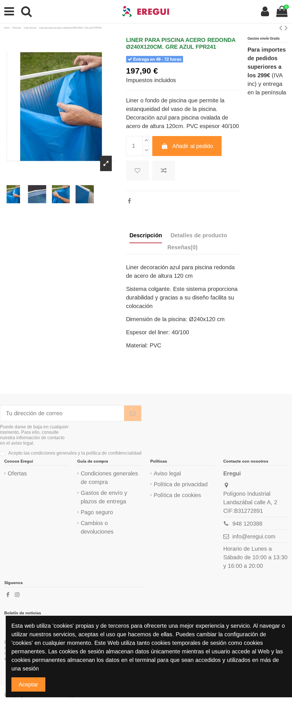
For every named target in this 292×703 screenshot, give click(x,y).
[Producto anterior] (282, 28)
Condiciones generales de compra (109, 477)
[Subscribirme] (132, 413)
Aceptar (28, 684)
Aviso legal (167, 473)
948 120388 (247, 523)
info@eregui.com (253, 536)
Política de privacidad (181, 484)
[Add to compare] (163, 171)
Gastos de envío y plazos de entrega (104, 497)
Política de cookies (177, 495)
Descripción (145, 235)
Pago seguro (97, 512)
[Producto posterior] (286, 28)
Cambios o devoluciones (97, 527)
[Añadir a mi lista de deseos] (137, 171)
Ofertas (17, 473)
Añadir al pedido (192, 146)
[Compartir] (129, 201)
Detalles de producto (199, 235)
